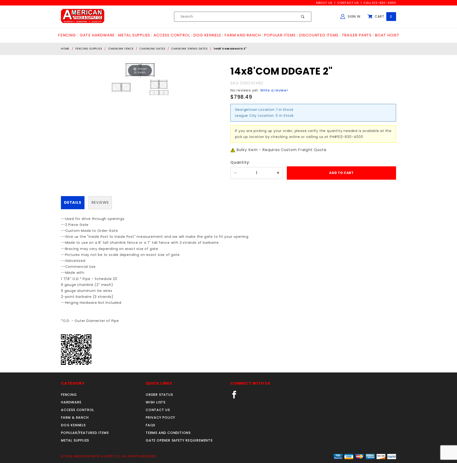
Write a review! (274, 90)
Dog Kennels (73, 425)
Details (72, 202)
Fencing (69, 394)
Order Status (159, 394)
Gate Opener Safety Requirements (179, 440)
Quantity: (240, 162)
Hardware (71, 402)
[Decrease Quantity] (235, 173)
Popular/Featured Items (85, 432)
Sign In (353, 16)
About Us (324, 2)
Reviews (100, 202)
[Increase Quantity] (278, 173)
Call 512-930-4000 (379, 2)
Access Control (77, 409)
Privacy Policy (160, 417)
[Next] (145, 70)
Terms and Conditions (168, 432)
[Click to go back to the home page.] (82, 16)
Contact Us (348, 2)
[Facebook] (236, 396)
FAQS (150, 425)
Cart (382, 16)
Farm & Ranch (75, 417)
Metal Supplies (75, 440)
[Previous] (135, 70)
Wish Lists (155, 402)
